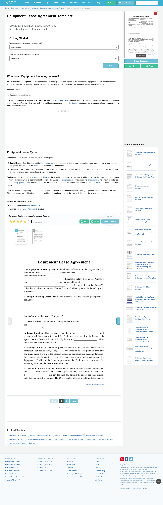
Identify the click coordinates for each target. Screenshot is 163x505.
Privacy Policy (100, 471)
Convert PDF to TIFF (44, 471)
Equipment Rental (33, 205)
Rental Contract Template (75, 439)
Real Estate (73, 3)
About (97, 461)
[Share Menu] (158, 481)
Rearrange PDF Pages (75, 474)
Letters (56, 3)
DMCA (97, 467)
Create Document (110, 221)
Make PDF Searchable (74, 477)
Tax (83, 3)
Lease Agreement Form (105, 439)
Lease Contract (59, 439)
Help (97, 464)
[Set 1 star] (11, 221)
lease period (38, 166)
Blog (98, 3)
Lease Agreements (30, 209)
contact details (67, 180)
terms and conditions (38, 177)
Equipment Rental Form (16, 439)
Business (37, 3)
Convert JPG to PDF (12, 480)
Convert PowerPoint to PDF (15, 477)
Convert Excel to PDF (12, 464)
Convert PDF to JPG (44, 461)
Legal (46, 3)
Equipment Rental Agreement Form (40, 435)
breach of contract (94, 183)
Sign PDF (70, 467)
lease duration (93, 180)
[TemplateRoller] (12, 3)
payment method (23, 183)
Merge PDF (71, 464)
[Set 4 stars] (21, 221)
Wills (90, 3)
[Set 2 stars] (14, 221)
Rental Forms (91, 439)
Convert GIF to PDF (12, 471)
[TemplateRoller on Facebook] (126, 459)
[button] (118, 321)
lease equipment (46, 163)
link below (76, 103)
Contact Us (99, 477)
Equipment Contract (61, 435)
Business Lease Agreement (94, 435)
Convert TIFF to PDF (12, 474)
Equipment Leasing (76, 435)
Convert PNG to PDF (12, 467)
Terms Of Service (101, 474)
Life (63, 3)
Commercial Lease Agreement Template (39, 439)
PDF (86, 221)
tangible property (61, 100)
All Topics (98, 480)
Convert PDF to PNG (44, 464)
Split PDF (70, 461)
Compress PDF (72, 471)
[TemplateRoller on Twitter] (131, 459)
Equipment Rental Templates (17, 435)
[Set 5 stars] (25, 221)
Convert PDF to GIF (44, 467)
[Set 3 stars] (18, 221)
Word (96, 221)
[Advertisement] (64, 128)
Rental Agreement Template (17, 443)
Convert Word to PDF (12, 461)
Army (27, 3)
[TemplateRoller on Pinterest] (122, 459)
